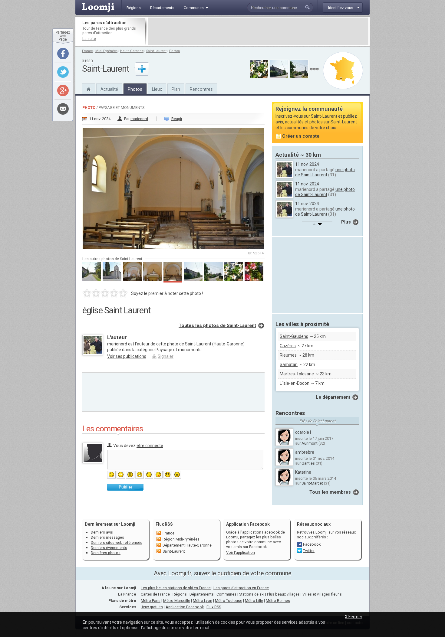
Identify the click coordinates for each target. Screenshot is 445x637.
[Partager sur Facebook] (63, 53)
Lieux (157, 89)
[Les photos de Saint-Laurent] (314, 69)
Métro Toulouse (228, 600)
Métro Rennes (278, 600)
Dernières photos (105, 552)
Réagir (176, 118)
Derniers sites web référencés (116, 542)
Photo (88, 107)
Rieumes (288, 355)
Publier (125, 487)
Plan (176, 89)
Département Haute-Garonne (187, 545)
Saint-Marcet (312, 483)
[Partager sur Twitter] (63, 72)
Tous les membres (330, 492)
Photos (174, 51)
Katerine (303, 472)
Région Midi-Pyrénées (181, 539)
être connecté (150, 445)
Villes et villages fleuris (322, 594)
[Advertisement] (258, 31)
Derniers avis (102, 532)
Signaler (165, 356)
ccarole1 (303, 432)
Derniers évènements (109, 547)
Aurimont (310, 443)
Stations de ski (251, 594)
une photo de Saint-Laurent (325, 172)
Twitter (309, 550)
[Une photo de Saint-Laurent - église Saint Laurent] (173, 187)
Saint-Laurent (156, 51)
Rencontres (201, 89)
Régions (180, 594)
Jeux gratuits (152, 607)
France (87, 51)
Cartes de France (155, 594)
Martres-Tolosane (297, 373)
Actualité (109, 89)
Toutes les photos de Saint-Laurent (217, 325)
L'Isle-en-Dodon (294, 383)
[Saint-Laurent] (88, 88)
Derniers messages (107, 537)
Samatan (289, 364)
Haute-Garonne (131, 51)
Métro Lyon (202, 600)
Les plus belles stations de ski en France (176, 588)
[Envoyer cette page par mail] (63, 109)
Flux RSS (164, 524)
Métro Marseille (176, 600)
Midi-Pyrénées (106, 51)
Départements (202, 594)
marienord (139, 118)
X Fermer (353, 616)
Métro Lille (254, 600)
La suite (89, 38)
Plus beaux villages (283, 594)
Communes (226, 594)
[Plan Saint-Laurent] (343, 70)
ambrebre (304, 452)
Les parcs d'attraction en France (241, 588)
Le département (333, 397)
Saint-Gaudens (294, 336)
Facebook (312, 544)
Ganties (308, 463)
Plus (346, 222)
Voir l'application (240, 552)
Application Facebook (185, 607)
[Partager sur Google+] (63, 90)
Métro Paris (150, 600)
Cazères (288, 345)
